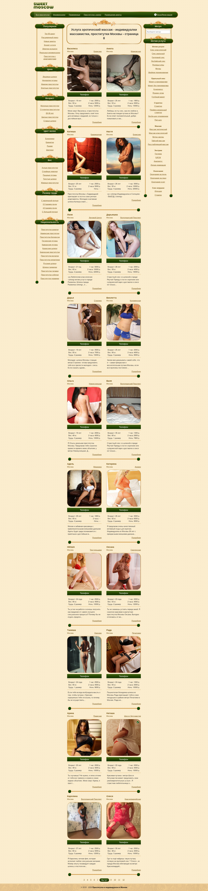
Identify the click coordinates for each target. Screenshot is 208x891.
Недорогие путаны (49, 80)
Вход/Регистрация (164, 14)
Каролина (72, 796)
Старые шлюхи (49, 120)
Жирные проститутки (49, 182)
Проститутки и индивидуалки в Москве (109, 887)
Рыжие (50, 146)
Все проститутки (42, 14)
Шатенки (49, 150)
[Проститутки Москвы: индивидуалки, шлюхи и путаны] (44, 5)
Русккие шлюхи (49, 263)
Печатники (136, 633)
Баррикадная (96, 134)
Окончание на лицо (158, 178)
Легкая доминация (158, 165)
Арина (70, 713)
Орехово (98, 633)
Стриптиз (158, 106)
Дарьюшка (112, 214)
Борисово (98, 51)
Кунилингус (158, 89)
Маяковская (136, 51)
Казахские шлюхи (49, 248)
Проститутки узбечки (50, 274)
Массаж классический (158, 133)
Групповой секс (158, 57)
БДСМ (158, 157)
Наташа (110, 713)
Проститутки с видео (92, 14)
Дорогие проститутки (49, 84)
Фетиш (158, 68)
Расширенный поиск (49, 37)
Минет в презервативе (158, 81)
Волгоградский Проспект (130, 217)
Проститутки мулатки (50, 256)
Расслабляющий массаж (158, 144)
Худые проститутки (50, 167)
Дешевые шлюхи (50, 76)
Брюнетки (50, 142)
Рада (109, 630)
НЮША (71, 546)
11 (119, 879)
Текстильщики (96, 550)
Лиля (70, 214)
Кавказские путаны (50, 244)
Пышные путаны (50, 175)
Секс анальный (158, 53)
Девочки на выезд (49, 48)
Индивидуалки (59, 14)
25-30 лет (50, 113)
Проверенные (74, 14)
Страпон (158, 195)
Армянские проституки (49, 233)
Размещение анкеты (113, 14)
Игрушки (158, 191)
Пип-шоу (158, 120)
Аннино (138, 466)
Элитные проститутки (50, 88)
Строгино (98, 300)
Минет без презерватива (158, 85)
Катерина (111, 463)
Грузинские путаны (50, 240)
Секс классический (158, 49)
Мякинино (97, 466)
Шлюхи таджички (50, 267)
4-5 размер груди (50, 208)
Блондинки (49, 138)
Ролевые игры (158, 65)
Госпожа (158, 153)
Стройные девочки (50, 171)
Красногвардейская (133, 799)
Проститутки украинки (50, 278)
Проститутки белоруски (50, 237)
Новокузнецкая (95, 383)
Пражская (97, 716)
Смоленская (136, 550)
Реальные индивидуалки (49, 52)
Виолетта (111, 297)
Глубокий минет (158, 96)
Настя (109, 131)
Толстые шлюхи (49, 179)
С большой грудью (50, 211)
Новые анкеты (50, 41)
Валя (109, 380)
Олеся (109, 796)
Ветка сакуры (158, 137)
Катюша (71, 131)
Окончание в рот (158, 182)
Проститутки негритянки (50, 259)
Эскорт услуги (50, 45)
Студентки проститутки (49, 109)
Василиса (72, 48)
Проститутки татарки (49, 271)
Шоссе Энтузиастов (132, 716)
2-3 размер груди (50, 204)
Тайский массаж (158, 140)
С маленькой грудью (49, 200)
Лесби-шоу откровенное (158, 116)
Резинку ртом (158, 93)
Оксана (110, 546)
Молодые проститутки (50, 105)
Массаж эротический (158, 129)
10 (115, 879)
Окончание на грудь (158, 174)
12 (123, 879)
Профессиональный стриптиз (158, 111)
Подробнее (97, 122)
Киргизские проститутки (50, 252)
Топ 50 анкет (50, 33)
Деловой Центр (95, 217)
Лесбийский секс (158, 61)
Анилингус (158, 161)
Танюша (71, 630)
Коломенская (135, 300)
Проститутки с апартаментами (49, 57)
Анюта (109, 48)
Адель (70, 463)
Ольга (70, 380)
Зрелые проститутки (49, 117)
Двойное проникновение (158, 72)
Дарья (70, 297)
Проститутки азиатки (49, 229)
